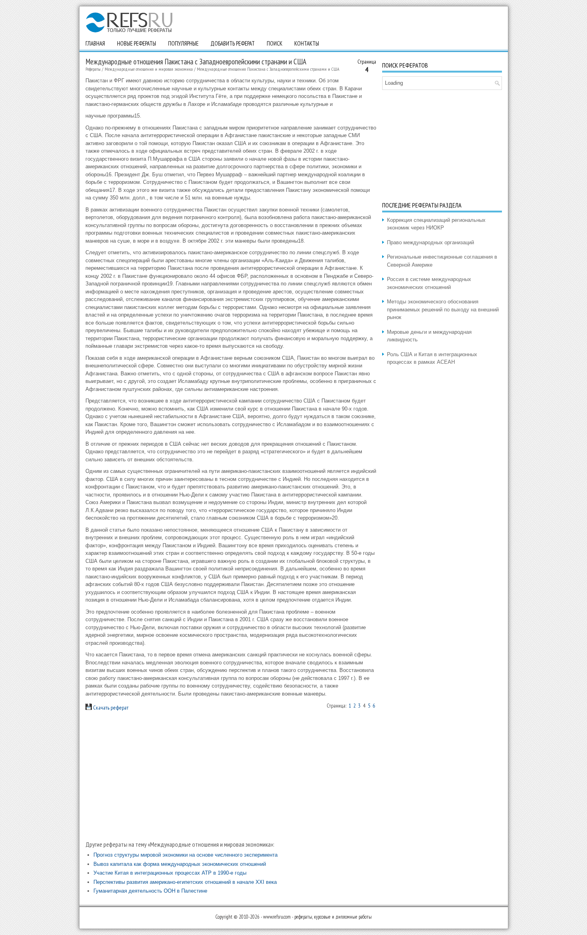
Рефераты (93, 69)
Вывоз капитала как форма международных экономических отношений (179, 864)
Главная (95, 43)
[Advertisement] (230, 776)
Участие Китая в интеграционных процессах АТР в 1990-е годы (169, 873)
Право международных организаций (430, 242)
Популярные (183, 43)
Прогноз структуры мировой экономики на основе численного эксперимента (185, 855)
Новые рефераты (136, 43)
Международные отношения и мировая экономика (149, 69)
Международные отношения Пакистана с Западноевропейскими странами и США (268, 69)
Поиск (274, 43)
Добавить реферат (232, 43)
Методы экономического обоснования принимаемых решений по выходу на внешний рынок (443, 309)
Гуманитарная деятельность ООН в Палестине (150, 891)
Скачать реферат (110, 707)
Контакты (306, 43)
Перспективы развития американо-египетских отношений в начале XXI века (185, 882)
